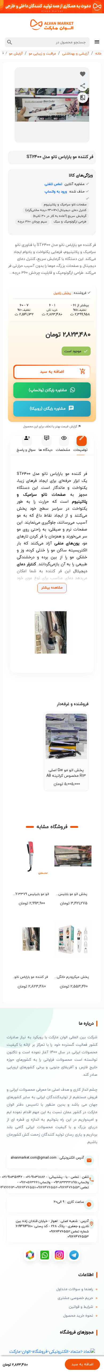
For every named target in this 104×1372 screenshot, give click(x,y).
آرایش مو (16, 53)
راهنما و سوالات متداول (74, 1289)
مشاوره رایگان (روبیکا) (48, 408)
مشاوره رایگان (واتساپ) (48, 390)
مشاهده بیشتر (52, 587)
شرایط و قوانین (81, 1306)
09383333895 (65, 1182)
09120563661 (29, 1182)
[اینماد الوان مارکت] (52, 1351)
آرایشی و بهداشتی (75, 53)
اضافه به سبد (82, 1364)
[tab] (81, 446)
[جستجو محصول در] (9, 42)
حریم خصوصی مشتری (75, 1298)
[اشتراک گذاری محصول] (82, 85)
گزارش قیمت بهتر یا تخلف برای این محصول (50, 426)
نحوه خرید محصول (78, 1315)
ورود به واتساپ (56, 191)
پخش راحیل (62, 293)
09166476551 (25, 1187)
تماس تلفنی (53, 184)
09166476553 (69, 1187)
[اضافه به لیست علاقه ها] (82, 74)
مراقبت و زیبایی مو (42, 53)
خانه (98, 53)
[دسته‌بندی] (97, 42)
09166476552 (47, 1187)
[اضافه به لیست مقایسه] (82, 97)
